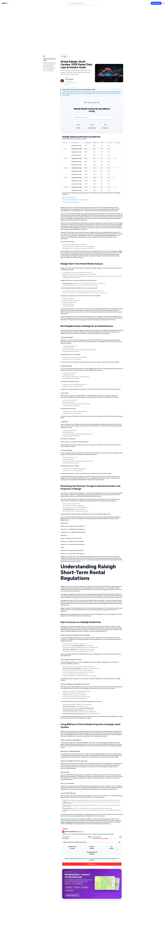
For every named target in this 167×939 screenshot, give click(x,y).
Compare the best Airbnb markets (70, 202)
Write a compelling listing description (71, 668)
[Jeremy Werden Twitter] (67, 84)
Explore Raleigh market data (69, 197)
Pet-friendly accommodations (70, 649)
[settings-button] (163, 3)
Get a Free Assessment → (48, 70)
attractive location (91, 213)
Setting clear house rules (68, 706)
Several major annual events (68, 295)
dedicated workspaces (78, 645)
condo (98, 362)
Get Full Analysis (91, 864)
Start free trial (156, 3)
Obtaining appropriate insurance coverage (73, 709)
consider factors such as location (85, 494)
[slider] (67, 838)
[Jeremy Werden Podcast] (69, 84)
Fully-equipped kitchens (68, 509)
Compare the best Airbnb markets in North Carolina (74, 199)
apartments (64, 518)
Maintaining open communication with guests (73, 713)
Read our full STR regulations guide (70, 614)
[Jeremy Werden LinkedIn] (65, 84)
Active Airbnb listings (68, 283)
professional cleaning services (87, 708)
